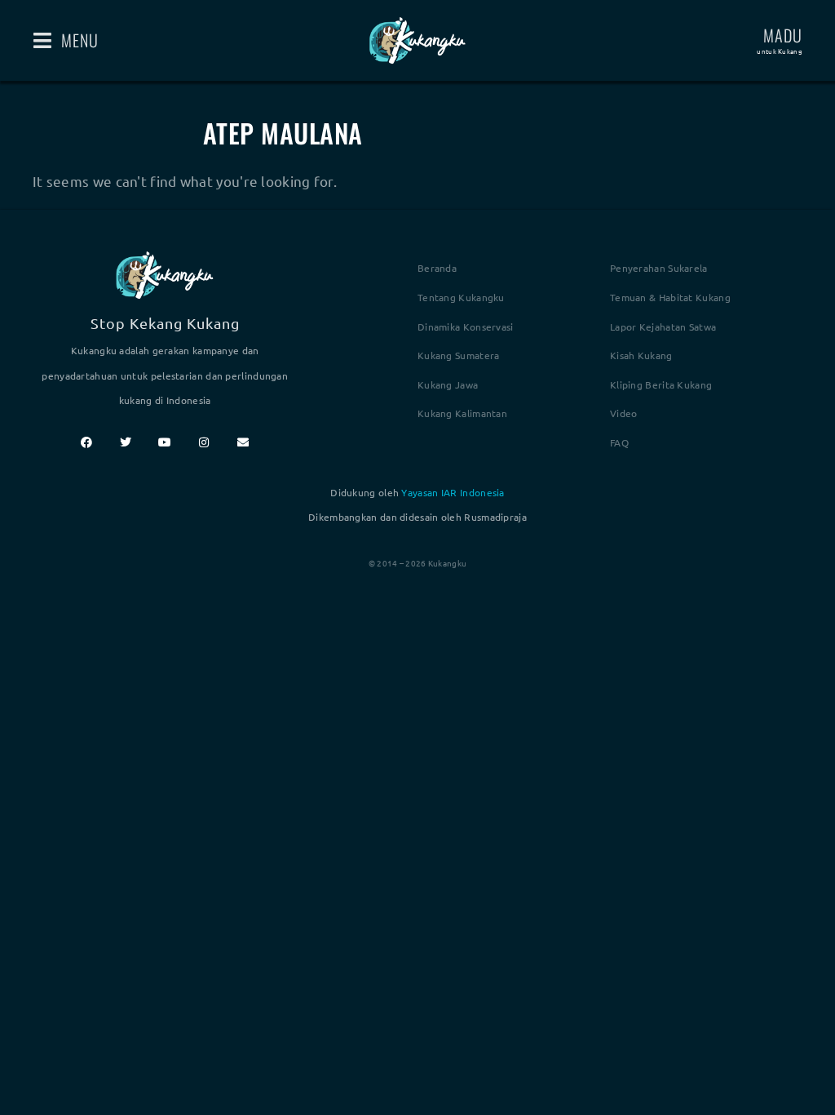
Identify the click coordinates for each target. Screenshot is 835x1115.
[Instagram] (203, 442)
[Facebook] (86, 442)
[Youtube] (164, 442)
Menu (80, 40)
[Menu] (43, 40)
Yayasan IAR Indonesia (452, 492)
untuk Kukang (779, 50)
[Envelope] (243, 442)
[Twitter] (125, 442)
